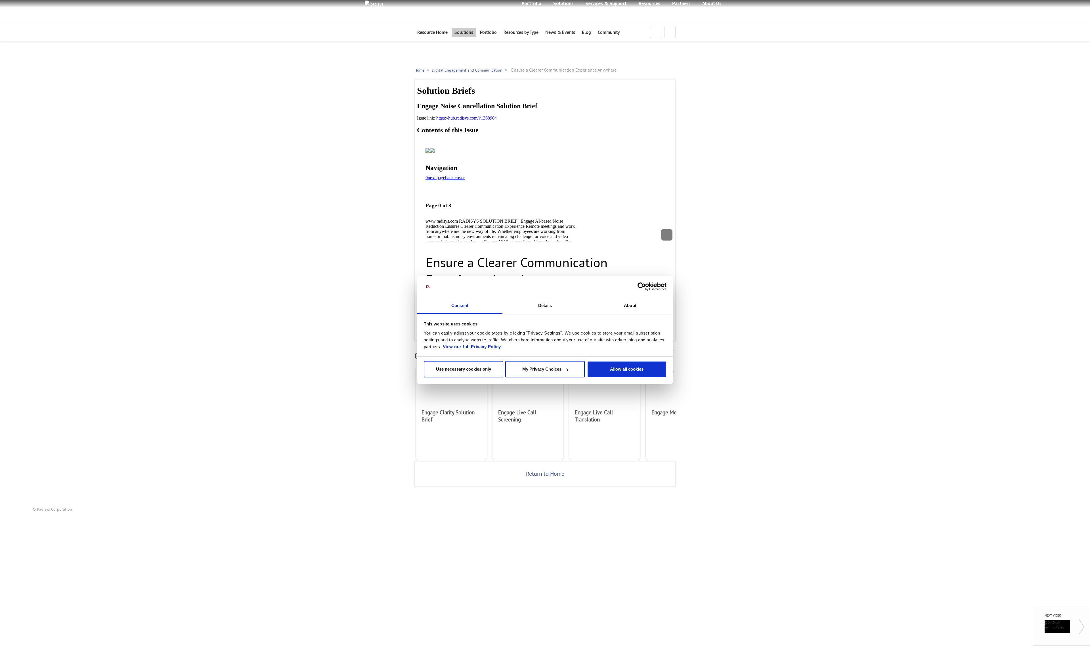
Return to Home (545, 474)
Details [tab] (545, 305)
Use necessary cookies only (463, 369)
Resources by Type (521, 32)
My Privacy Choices (541, 369)
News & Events (560, 32)
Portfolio (488, 32)
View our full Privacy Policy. (472, 346)
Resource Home (432, 32)
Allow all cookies (626, 369)
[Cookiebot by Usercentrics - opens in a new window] (641, 287)
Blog (586, 32)
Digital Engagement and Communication (468, 70)
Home (419, 70)
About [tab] (630, 305)
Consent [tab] (459, 305)
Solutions (463, 32)
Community (609, 32)
